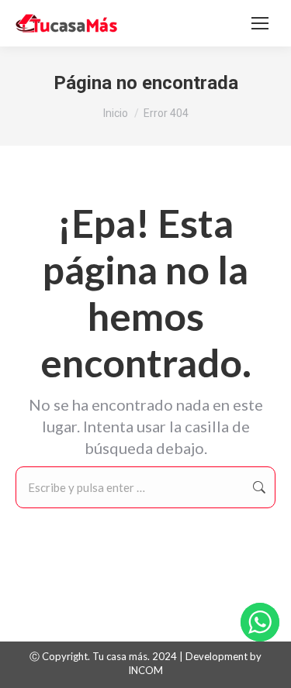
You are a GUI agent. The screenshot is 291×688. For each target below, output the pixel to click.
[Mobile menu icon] (259, 23)
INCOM (145, 670)
